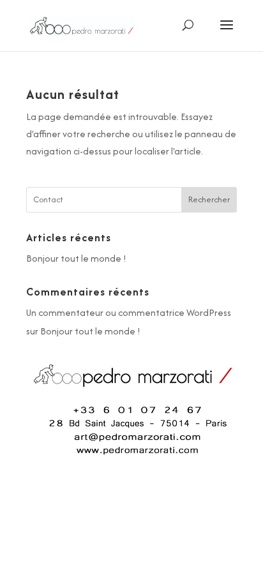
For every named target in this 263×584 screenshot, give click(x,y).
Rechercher (209, 199)
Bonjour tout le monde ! (76, 258)
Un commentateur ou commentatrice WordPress (128, 312)
